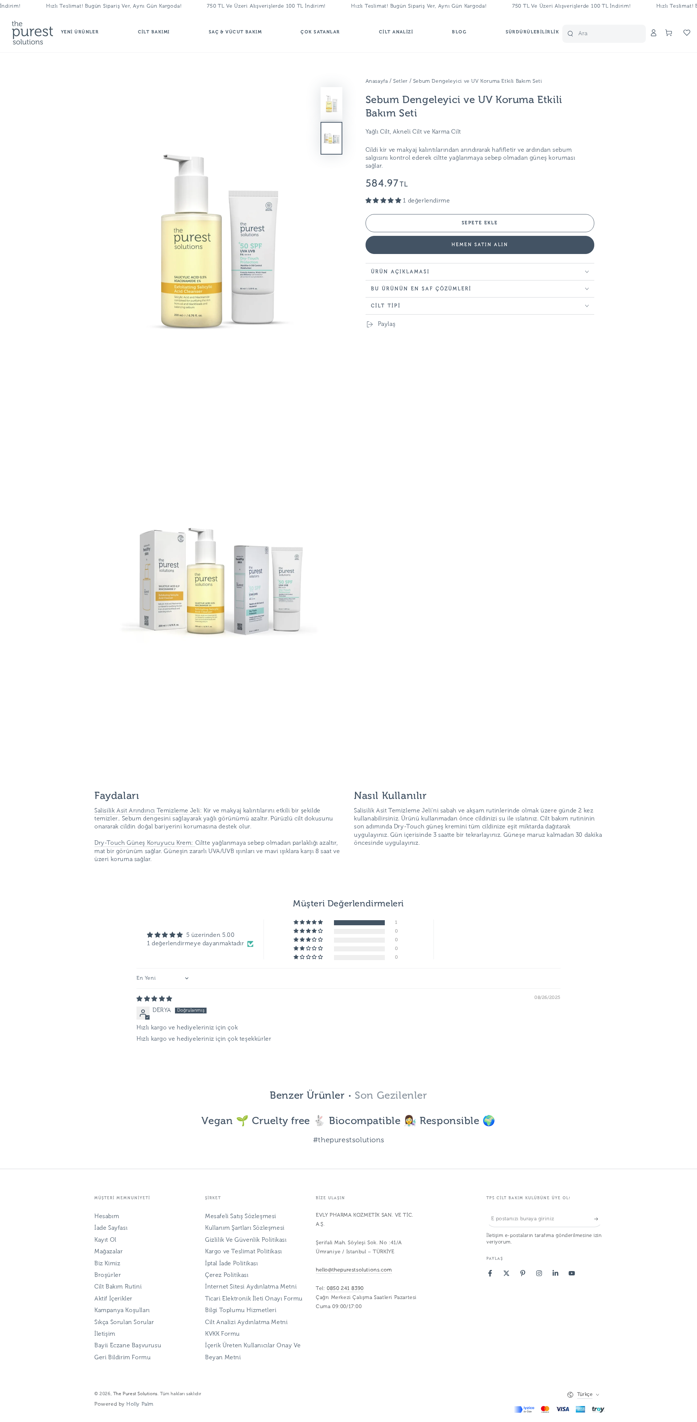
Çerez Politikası (227, 1275)
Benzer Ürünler (307, 1096)
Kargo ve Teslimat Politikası (243, 1252)
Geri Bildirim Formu (122, 1358)
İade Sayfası (110, 1228)
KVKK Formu (222, 1334)
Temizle (621, 34)
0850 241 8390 (345, 1288)
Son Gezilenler (391, 1096)
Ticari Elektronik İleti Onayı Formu (254, 1299)
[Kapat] (636, 33)
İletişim (104, 1334)
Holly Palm (140, 1404)
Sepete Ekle (480, 223)
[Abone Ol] (598, 1219)
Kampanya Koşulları (122, 1311)
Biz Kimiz (107, 1264)
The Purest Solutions (135, 1394)
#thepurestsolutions (348, 1140)
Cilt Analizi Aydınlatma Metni (246, 1322)
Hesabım (106, 1217)
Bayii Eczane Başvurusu (127, 1346)
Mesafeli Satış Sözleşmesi (240, 1217)
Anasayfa (377, 81)
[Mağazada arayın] (570, 33)
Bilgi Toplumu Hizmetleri (240, 1311)
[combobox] (592, 34)
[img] (154, 999)
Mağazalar (108, 1252)
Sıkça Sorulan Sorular (124, 1322)
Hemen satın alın (480, 245)
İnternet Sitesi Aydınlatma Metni (251, 1287)
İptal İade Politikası (231, 1264)
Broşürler (107, 1275)
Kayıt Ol (105, 1240)
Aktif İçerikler (113, 1299)
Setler (400, 81)
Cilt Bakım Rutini (118, 1287)
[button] (609, 33)
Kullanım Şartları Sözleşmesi (245, 1228)
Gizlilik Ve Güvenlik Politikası (246, 1240)
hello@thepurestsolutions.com (354, 1270)
